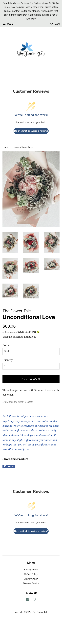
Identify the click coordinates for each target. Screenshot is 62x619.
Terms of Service (31, 583)
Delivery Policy (31, 578)
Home (5, 147)
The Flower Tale (40, 612)
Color (5, 345)
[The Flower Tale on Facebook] (27, 600)
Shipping (7, 336)
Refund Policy (31, 574)
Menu (9, 24)
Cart (57, 23)
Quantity (7, 359)
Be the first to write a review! (31, 130)
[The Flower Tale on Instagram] (34, 600)
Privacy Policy (31, 569)
